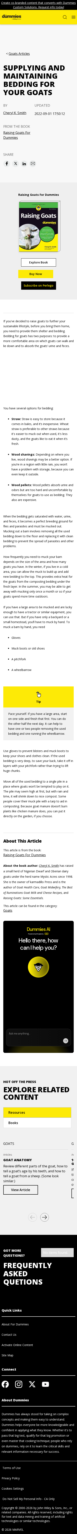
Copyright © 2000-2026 (17, 1508)
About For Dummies (15, 1324)
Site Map (7, 1355)
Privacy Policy (11, 1478)
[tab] (37, 1112)
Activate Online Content (17, 1345)
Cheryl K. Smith (14, 113)
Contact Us (9, 1335)
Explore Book (38, 262)
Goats (7, 910)
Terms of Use (11, 1468)
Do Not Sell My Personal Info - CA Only (28, 1499)
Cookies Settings (13, 1488)
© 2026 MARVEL (13, 1530)
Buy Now (35, 274)
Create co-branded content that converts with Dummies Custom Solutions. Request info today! (38, 5)
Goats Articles (19, 54)
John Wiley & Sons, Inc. (52, 1508)
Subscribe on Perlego (38, 285)
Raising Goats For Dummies (16, 135)
